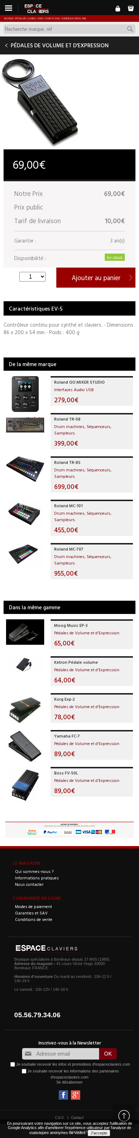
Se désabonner (69, 1082)
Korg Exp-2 (64, 699)
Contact (77, 1117)
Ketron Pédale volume (76, 662)
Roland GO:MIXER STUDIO (79, 382)
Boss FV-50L (66, 772)
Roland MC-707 (68, 549)
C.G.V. (60, 1117)
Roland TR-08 (67, 419)
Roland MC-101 (68, 505)
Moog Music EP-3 (71, 625)
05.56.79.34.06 (37, 1015)
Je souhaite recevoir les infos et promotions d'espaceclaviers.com (73, 1064)
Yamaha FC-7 (67, 736)
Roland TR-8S (67, 462)
